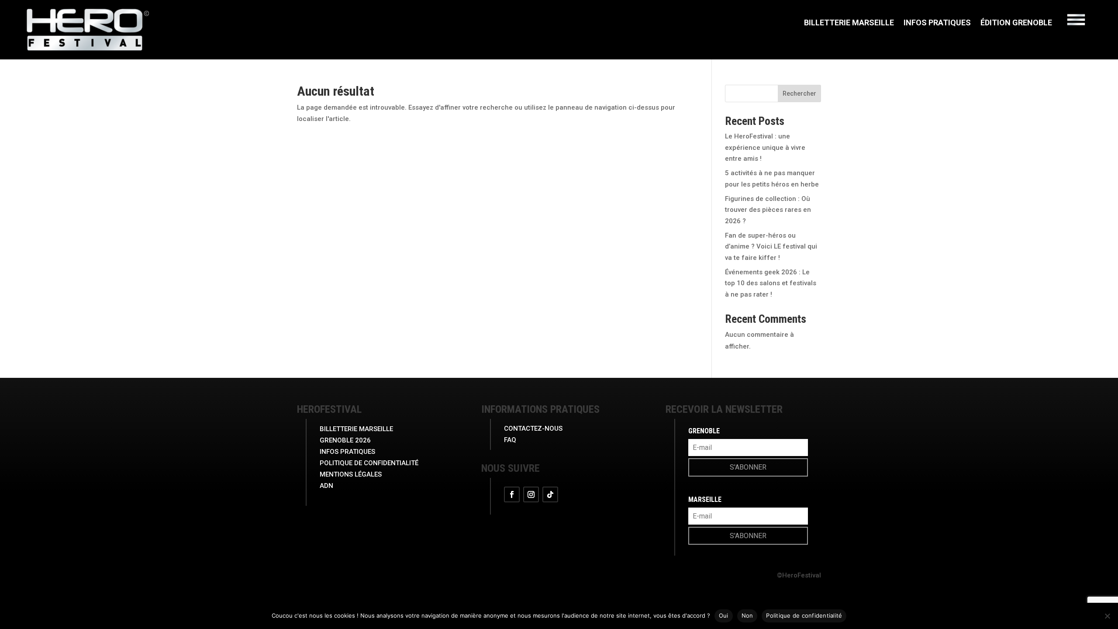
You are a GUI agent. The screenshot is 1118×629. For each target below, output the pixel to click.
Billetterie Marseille (849, 23)
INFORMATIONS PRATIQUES (540, 409)
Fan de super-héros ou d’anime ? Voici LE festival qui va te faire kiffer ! (771, 247)
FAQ (510, 440)
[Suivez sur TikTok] (550, 494)
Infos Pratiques (937, 23)
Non (747, 615)
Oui (723, 615)
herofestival (329, 409)
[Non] (1107, 616)
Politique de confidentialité (804, 615)
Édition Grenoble (1016, 23)
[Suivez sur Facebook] (512, 494)
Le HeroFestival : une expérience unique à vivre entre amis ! (765, 147)
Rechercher (799, 93)
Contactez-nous (533, 428)
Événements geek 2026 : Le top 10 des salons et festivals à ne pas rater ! (770, 283)
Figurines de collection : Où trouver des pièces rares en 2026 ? (768, 210)
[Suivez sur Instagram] (531, 494)
